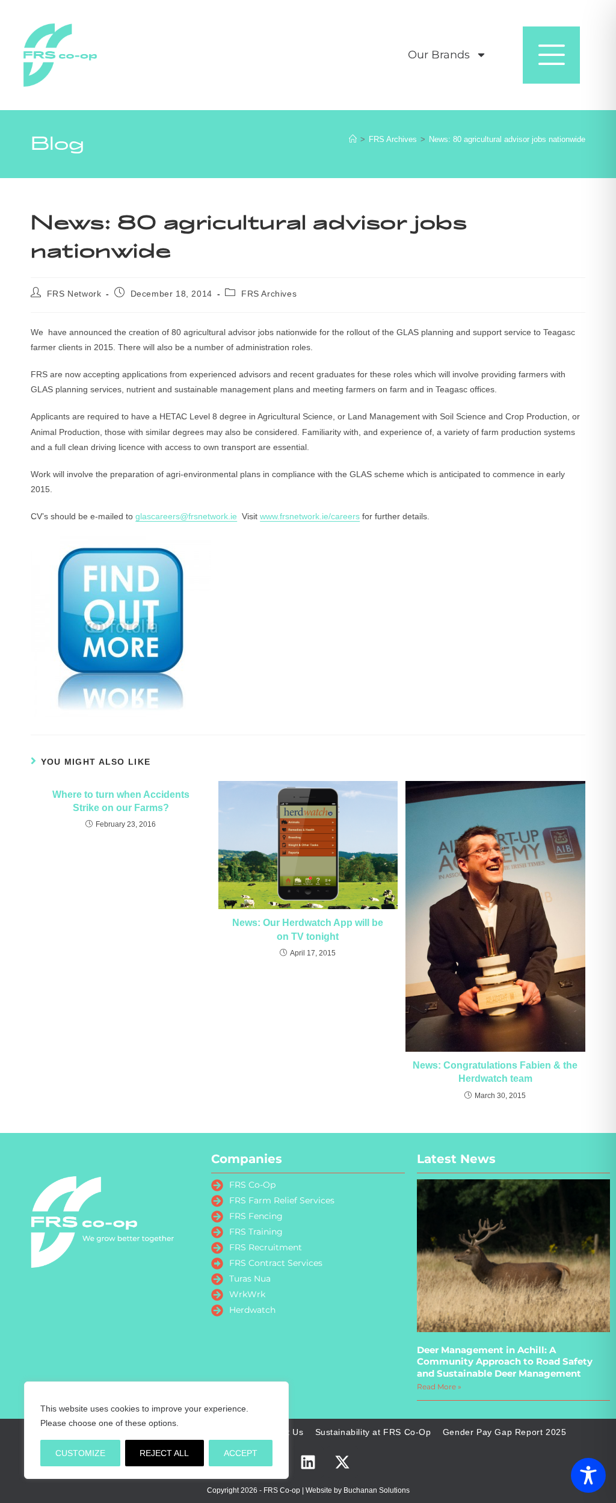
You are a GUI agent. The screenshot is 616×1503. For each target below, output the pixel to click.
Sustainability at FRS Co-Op (373, 1432)
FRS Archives (269, 293)
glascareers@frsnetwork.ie (186, 516)
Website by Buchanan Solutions (358, 1490)
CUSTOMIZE (80, 1453)
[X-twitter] (342, 1462)
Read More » (439, 1386)
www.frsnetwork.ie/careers (310, 516)
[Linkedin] (308, 1462)
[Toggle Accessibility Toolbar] (588, 1475)
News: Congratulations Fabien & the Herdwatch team (495, 1072)
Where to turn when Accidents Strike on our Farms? (120, 801)
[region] (156, 1430)
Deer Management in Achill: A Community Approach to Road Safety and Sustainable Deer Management (505, 1361)
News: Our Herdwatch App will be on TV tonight (307, 929)
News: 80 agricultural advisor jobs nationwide (507, 139)
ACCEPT (240, 1453)
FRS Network (74, 293)
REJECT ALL (164, 1453)
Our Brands (439, 54)
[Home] (353, 139)
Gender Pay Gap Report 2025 (505, 1432)
